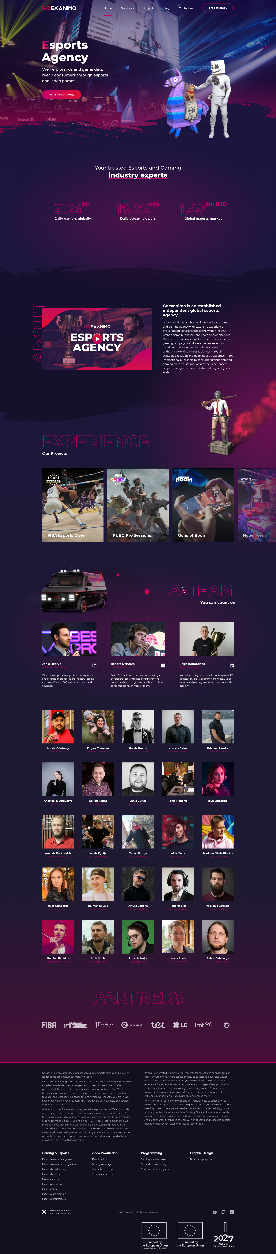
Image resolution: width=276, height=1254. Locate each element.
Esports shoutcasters (54, 1198)
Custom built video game (155, 1169)
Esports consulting (52, 1184)
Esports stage (49, 1189)
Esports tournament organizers (59, 1164)
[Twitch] (223, 1212)
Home (108, 8)
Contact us (186, 8)
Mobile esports (50, 1179)
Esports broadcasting (54, 1169)
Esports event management (57, 1159)
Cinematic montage (103, 1169)
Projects (149, 8)
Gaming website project (154, 1159)
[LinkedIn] (232, 1212)
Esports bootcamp (52, 1174)
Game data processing (153, 1164)
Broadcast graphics (201, 1159)
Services (126, 8)
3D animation (99, 1159)
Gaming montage (102, 1164)
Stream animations (102, 1174)
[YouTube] (215, 1212)
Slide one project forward (264, 505)
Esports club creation (54, 1194)
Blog (167, 8)
